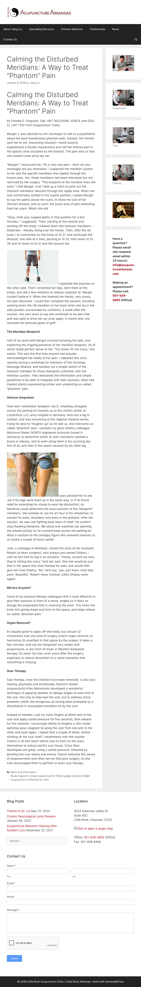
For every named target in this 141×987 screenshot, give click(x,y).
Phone (10, 896)
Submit (14, 958)
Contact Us (10, 39)
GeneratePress (114, 981)
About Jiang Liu (12, 29)
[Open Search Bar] (136, 39)
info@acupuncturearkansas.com (123, 269)
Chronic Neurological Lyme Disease (31, 816)
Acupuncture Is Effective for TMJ (30, 779)
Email (11, 883)
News (115, 29)
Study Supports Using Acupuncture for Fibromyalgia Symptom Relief (50, 775)
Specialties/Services (41, 29)
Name (11, 865)
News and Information (23, 772)
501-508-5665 (94, 837)
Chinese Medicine (72, 29)
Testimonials (97, 29)
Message (13, 909)
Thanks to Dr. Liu (18, 811)
